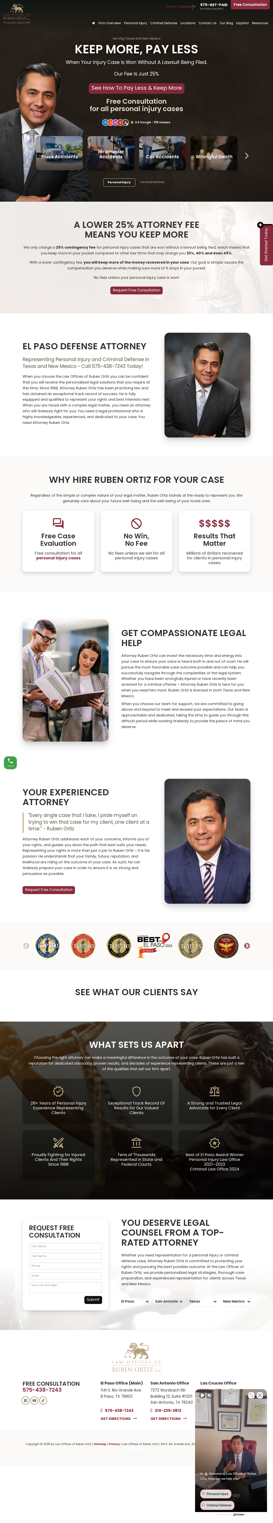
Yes (142, 774)
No (129, 774)
